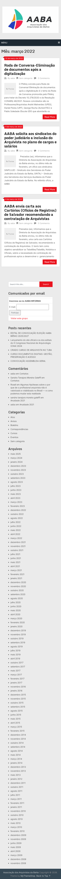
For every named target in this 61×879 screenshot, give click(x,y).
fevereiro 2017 (17, 678)
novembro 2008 (18, 863)
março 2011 (16, 799)
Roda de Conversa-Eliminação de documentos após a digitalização (29, 69)
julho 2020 (16, 602)
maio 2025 (16, 454)
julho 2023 (16, 486)
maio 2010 (16, 823)
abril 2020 (15, 614)
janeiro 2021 (16, 578)
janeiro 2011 (16, 807)
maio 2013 (16, 775)
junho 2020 (16, 606)
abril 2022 (15, 534)
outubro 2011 (17, 787)
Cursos (14, 433)
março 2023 (16, 502)
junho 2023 (16, 490)
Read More (49, 117)
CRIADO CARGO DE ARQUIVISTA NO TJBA (31, 350)
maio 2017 (15, 670)
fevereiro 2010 (18, 831)
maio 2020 (16, 610)
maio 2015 (16, 718)
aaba (13, 78)
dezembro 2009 (18, 835)
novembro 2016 (18, 686)
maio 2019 (16, 654)
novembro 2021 (18, 546)
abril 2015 (15, 722)
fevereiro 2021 (17, 574)
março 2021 (16, 570)
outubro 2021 (17, 550)
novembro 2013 (18, 771)
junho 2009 (16, 843)
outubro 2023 (17, 474)
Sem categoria (25, 78)
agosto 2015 (17, 710)
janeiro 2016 (16, 690)
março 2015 (16, 726)
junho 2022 (16, 526)
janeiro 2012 (16, 779)
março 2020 (16, 618)
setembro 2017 (18, 666)
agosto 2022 (17, 518)
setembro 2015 (18, 706)
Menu (4, 42)
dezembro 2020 (18, 582)
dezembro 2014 (18, 734)
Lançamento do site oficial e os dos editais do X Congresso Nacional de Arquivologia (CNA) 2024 (31, 343)
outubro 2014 (17, 743)
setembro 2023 (18, 478)
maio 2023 (16, 494)
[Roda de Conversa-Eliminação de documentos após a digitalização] (10, 88)
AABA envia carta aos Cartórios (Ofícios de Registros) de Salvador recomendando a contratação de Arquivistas (30, 212)
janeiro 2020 (17, 626)
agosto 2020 (17, 598)
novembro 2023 (18, 470)
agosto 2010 (17, 819)
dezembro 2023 (18, 466)
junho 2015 (16, 714)
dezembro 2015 (18, 694)
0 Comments (44, 78)
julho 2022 (15, 522)
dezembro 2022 (18, 510)
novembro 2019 (18, 634)
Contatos (24, 373)
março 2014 (16, 759)
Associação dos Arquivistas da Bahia (21, 872)
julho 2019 (15, 650)
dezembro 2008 (18, 859)
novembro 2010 (18, 811)
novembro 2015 (18, 698)
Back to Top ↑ (43, 876)
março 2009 (16, 855)
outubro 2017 (17, 662)
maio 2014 (16, 755)
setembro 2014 (18, 747)
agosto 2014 (17, 751)
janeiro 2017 (16, 682)
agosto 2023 (17, 482)
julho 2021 (15, 554)
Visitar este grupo (19, 318)
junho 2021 (16, 558)
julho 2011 (15, 795)
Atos (13, 417)
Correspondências (19, 429)
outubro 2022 (17, 514)
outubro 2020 (17, 590)
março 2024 (16, 458)
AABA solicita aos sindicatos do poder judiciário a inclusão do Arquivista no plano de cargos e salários (30, 140)
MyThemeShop (28, 876)
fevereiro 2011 (17, 803)
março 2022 (16, 538)
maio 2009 (16, 847)
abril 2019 (15, 658)
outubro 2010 (17, 815)
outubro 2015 (17, 702)
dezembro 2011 (18, 783)
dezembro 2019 (18, 630)
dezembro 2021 (18, 542)
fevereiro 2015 (18, 730)
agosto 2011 (16, 791)
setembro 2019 (18, 642)
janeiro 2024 (17, 462)
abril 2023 (15, 498)
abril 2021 (15, 566)
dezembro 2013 (18, 767)
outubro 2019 (17, 638)
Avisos (14, 421)
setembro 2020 (18, 594)
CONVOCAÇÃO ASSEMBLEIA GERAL (28, 361)
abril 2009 (15, 851)
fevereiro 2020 (18, 622)
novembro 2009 (18, 839)
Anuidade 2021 (18, 400)
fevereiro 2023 (18, 506)
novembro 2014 (18, 739)
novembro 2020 (18, 586)
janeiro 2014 (16, 763)
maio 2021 (15, 562)
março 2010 (16, 827)
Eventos (14, 437)
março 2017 (16, 674)
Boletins (14, 425)
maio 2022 (16, 530)
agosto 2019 (17, 646)
